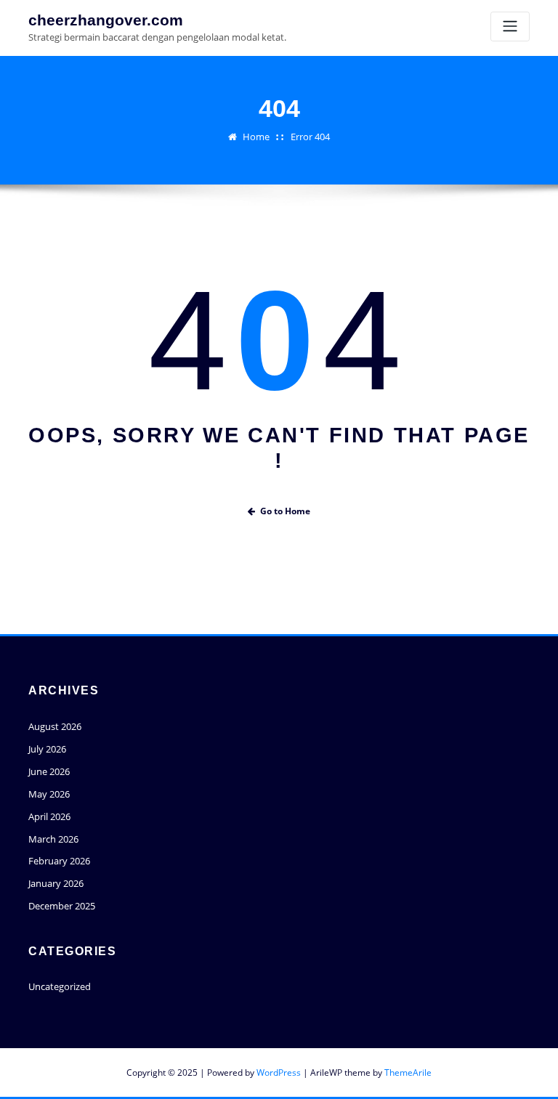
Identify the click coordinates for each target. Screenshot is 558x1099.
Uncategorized (59, 986)
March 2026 (53, 838)
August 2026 (54, 726)
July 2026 (47, 748)
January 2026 (56, 883)
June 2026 (49, 771)
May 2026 (49, 793)
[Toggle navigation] (510, 26)
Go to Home (285, 511)
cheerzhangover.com (105, 20)
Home (256, 136)
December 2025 (61, 905)
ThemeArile (408, 1072)
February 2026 (59, 860)
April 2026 (49, 816)
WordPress (278, 1072)
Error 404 (310, 136)
